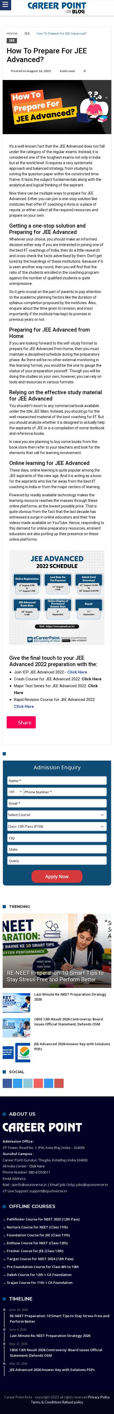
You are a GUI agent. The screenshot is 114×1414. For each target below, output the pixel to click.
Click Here (77, 672)
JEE (27, 33)
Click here (37, 1166)
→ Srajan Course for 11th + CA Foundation (38, 1282)
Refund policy (72, 1402)
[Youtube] (38, 1083)
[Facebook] (7, 1083)
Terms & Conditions (46, 1402)
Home (12, 33)
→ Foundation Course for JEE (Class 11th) (36, 1235)
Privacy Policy (99, 1397)
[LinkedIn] (28, 1083)
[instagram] (48, 1083)
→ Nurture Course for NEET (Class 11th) (35, 1227)
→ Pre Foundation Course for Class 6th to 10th (41, 1266)
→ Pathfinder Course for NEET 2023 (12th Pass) (41, 1219)
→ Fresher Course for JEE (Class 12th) (33, 1250)
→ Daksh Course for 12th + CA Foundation (37, 1274)
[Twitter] (17, 1083)
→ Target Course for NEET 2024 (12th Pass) (38, 1258)
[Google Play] (59, 1083)
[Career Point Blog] (57, 8)
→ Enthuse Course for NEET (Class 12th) (35, 1243)
